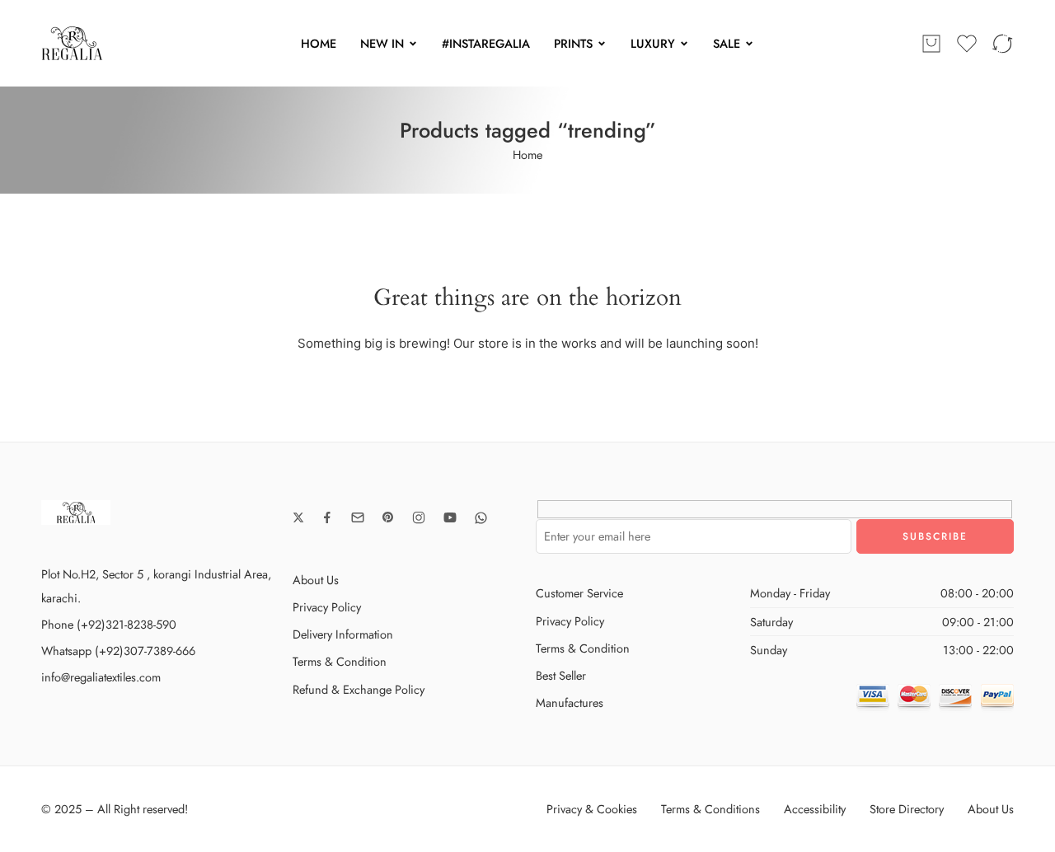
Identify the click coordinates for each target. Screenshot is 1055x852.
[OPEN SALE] (749, 43)
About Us (316, 579)
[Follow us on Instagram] (418, 517)
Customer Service (579, 593)
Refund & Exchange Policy (358, 689)
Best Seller (561, 675)
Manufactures (569, 702)
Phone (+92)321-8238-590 (108, 624)
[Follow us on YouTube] (450, 517)
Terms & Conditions (710, 808)
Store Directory (907, 808)
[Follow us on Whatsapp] (481, 518)
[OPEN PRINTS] (602, 43)
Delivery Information (343, 634)
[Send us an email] (357, 517)
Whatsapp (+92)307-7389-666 (118, 650)
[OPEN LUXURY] (684, 43)
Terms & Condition (340, 661)
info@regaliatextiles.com (101, 677)
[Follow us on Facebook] (327, 517)
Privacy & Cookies (591, 808)
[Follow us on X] (298, 517)
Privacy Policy (327, 607)
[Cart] (931, 43)
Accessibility (815, 808)
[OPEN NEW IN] (413, 43)
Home (527, 154)
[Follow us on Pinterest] (388, 517)
